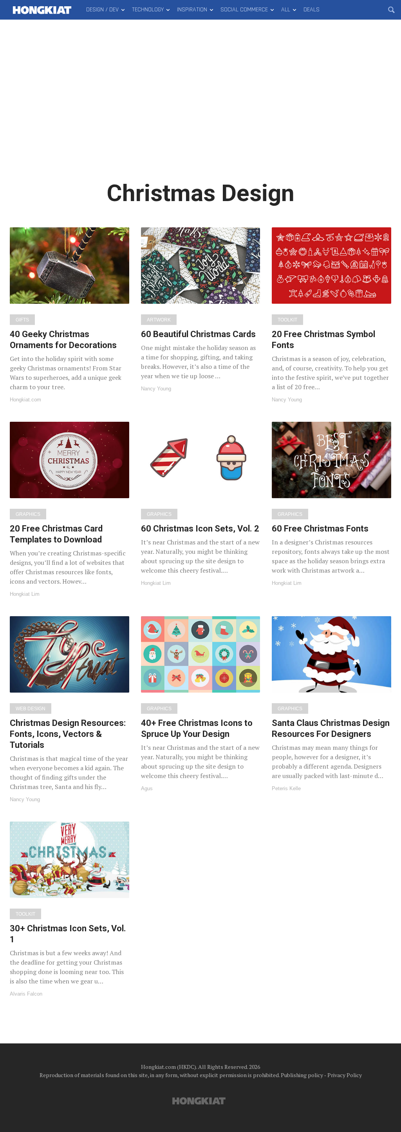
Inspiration (192, 9)
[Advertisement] (200, 106)
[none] (69, 314)
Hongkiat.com (25, 400)
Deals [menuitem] (311, 9)
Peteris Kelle (286, 788)
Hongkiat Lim (25, 594)
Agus (147, 788)
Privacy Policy (344, 1075)
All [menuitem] (285, 9)
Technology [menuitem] (148, 9)
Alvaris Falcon (26, 994)
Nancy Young (156, 389)
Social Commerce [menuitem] (244, 9)
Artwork (159, 320)
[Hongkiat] (42, 10)
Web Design (30, 708)
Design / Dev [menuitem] (102, 9)
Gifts (22, 320)
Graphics (28, 514)
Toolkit (287, 320)
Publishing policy (302, 1075)
